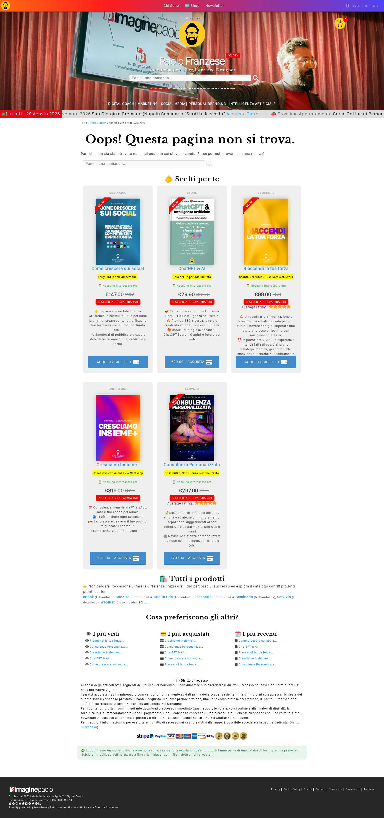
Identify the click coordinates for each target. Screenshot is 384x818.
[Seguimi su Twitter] (33, 803)
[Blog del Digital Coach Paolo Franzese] (192, 46)
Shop (103, 123)
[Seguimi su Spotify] (29, 803)
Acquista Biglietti (114, 362)
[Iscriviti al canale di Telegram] (13, 803)
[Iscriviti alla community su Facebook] (10, 803)
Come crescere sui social (118, 268)
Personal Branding (207, 104)
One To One (163, 597)
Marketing (148, 104)
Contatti (321, 789)
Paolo (192, 60)
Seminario (244, 597)
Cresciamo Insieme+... (106, 652)
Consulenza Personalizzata (192, 464)
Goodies (123, 597)
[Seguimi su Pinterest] (36, 803)
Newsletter (335, 789)
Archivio (369, 789)
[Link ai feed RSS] (39, 803)
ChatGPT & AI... (101, 658)
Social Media (173, 104)
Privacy (275, 789)
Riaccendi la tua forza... (107, 640)
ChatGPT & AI (192, 268)
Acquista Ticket (204, 113)
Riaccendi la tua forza (266, 268)
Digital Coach (121, 104)
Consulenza (353, 789)
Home (93, 123)
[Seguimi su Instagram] (17, 803)
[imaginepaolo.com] (5, 8)
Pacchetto (203, 597)
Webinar (108, 602)
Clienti (308, 789)
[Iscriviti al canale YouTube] (20, 803)
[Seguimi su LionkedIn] (26, 803)
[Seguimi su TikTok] (23, 803)
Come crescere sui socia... (109, 664)
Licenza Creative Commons (101, 807)
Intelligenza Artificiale (252, 104)
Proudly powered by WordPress (28, 807)
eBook (88, 597)
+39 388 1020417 (364, 6)
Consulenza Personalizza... (109, 646)
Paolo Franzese (39, 800)
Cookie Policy (292, 789)
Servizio (284, 597)
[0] (340, 28)
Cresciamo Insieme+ (118, 464)
